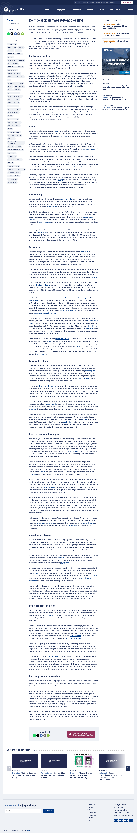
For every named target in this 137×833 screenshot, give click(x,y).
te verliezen (93, 576)
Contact (91, 818)
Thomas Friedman (14, 160)
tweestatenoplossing (16, 169)
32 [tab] (92, 750)
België (10, 57)
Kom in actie (115, 10)
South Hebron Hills (15, 150)
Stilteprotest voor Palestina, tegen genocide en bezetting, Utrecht (114, 26)
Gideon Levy (84, 167)
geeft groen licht (66, 199)
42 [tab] (111, 750)
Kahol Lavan (12, 106)
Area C (18, 51)
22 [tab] (73, 750)
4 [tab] (40, 750)
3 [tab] (38, 750)
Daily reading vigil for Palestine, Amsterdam (115, 34)
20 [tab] (70, 750)
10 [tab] (51, 750)
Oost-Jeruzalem (14, 132)
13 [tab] (57, 750)
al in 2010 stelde (75, 636)
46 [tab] (118, 750)
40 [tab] (107, 750)
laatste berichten (72, 451)
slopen (57, 131)
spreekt (85, 419)
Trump (10, 163)
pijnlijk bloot (65, 563)
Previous (9, 768)
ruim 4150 (93, 277)
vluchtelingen (13, 176)
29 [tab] (86, 750)
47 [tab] (120, 750)
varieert (49, 341)
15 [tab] (60, 750)
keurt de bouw (42, 232)
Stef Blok (11, 153)
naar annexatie (52, 207)
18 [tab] (66, 750)
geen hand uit (41, 354)
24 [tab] (77, 750)
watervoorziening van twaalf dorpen (75, 298)
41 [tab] (109, 750)
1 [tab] (34, 750)
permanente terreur (62, 339)
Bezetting (12, 67)
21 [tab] (71, 750)
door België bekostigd (43, 285)
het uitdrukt (50, 331)
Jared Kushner (13, 93)
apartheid (12, 47)
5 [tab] (42, 750)
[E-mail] (18, 33)
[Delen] (22, 33)
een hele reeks (73, 526)
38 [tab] (103, 750)
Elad (10, 90)
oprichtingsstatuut (84, 378)
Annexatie (12, 44)
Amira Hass (73, 167)
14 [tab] (58, 750)
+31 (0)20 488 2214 (122, 813)
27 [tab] (83, 750)
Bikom (20, 67)
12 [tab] (55, 750)
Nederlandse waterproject (69, 310)
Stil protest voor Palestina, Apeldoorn (115, 42)
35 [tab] (98, 750)
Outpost (11, 138)
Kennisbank (76, 10)
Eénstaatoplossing (15, 83)
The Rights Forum (53, 656)
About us (92, 807)
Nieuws (47, 10)
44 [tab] (114, 750)
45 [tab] (116, 750)
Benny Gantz (13, 64)
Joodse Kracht (13, 99)
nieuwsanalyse (13, 125)
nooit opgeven (90, 371)
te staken (40, 523)
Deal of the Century (15, 77)
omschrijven (62, 136)
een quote (36, 573)
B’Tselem (11, 54)
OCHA (10, 129)
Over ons (129, 10)
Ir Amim (17, 90)
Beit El (19, 54)
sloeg (34, 474)
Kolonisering (13, 112)
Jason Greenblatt (15, 96)
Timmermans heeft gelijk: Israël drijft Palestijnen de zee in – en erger (115, 88)
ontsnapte (89, 328)
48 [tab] (122, 750)
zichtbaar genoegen (89, 149)
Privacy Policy (31, 830)
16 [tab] (62, 750)
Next (128, 768)
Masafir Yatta (33, 300)
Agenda (90, 10)
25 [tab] (79, 750)
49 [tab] (124, 750)
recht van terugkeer (12, 142)
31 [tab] (90, 750)
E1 (9, 80)
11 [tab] (53, 750)
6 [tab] (43, 750)
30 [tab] (88, 750)
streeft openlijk (51, 404)
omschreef (61, 558)
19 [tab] (68, 750)
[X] (11, 33)
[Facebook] (15, 33)
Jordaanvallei (13, 103)
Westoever (12, 182)
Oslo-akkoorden (14, 135)
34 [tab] (96, 750)
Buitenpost (12, 70)
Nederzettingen (14, 122)
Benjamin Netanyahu (16, 60)
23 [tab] (75, 750)
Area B (10, 51)
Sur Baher (12, 156)
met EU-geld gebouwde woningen (45, 313)
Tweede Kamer (13, 166)
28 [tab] (84, 750)
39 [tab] (105, 750)
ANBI (90, 820)
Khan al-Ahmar (13, 109)
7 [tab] (45, 750)
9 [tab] (49, 750)
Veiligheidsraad (14, 173)
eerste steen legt (45, 222)
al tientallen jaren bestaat (73, 638)
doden (79, 346)
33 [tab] (94, 750)
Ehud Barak (19, 86)
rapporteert (85, 252)
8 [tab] (47, 750)
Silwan (10, 146)
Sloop (18, 146)
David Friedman (14, 73)
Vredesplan (12, 179)
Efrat (10, 86)
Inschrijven (48, 811)
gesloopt (60, 180)
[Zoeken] (118, 2)
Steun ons (128, 2)
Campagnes (60, 10)
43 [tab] (112, 750)
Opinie (101, 10)
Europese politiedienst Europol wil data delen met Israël (114, 99)
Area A (20, 47)
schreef (42, 472)
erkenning (50, 523)
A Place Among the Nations (46, 386)
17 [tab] (64, 750)
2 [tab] (36, 750)
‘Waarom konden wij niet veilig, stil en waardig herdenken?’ (115, 109)
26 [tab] (81, 750)
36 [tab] (99, 750)
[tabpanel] (25, 767)
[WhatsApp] (8, 33)
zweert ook (33, 409)
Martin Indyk (13, 119)
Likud (10, 116)
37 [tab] (101, 750)
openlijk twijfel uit (49, 487)
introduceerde (50, 615)
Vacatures (92, 815)
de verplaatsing (88, 523)
